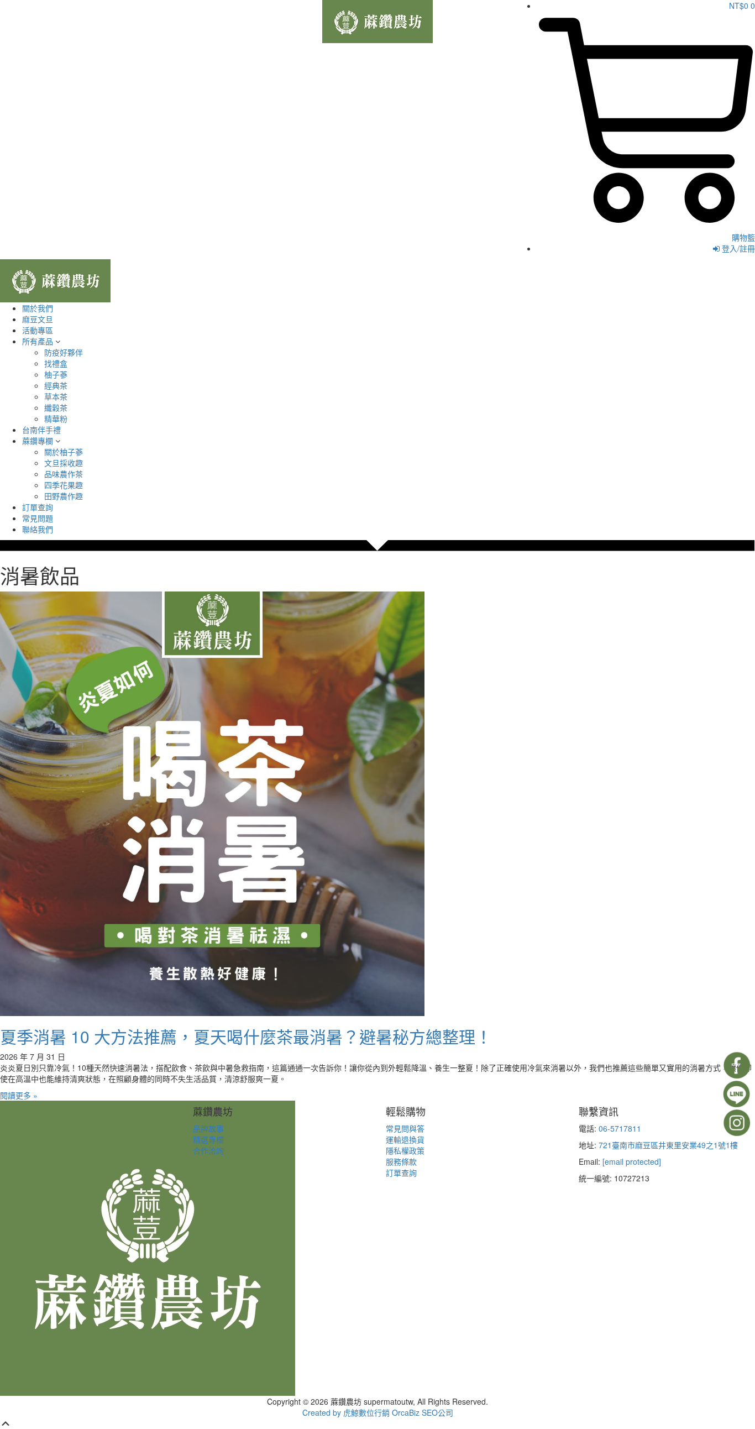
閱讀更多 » (19, 1095)
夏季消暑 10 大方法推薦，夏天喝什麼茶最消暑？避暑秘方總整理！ (246, 1036)
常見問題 (37, 518)
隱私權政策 (405, 1150)
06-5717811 (620, 1128)
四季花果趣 (63, 484)
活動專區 (37, 330)
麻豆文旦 (37, 318)
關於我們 (37, 307)
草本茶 (55, 396)
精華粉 (55, 418)
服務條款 (401, 1161)
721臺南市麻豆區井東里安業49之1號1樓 (668, 1144)
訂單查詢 (37, 506)
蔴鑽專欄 (37, 440)
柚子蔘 (55, 374)
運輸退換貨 (405, 1139)
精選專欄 (208, 1139)
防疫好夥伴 (63, 352)
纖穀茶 (55, 407)
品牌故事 (208, 1128)
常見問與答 (405, 1128)
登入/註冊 (737, 248)
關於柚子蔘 (63, 451)
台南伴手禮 (41, 429)
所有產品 (37, 341)
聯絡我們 (37, 529)
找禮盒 (55, 363)
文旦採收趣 (63, 462)
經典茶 (55, 385)
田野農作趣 (63, 495)
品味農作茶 (63, 473)
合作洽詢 (208, 1150)
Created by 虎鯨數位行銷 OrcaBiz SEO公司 (377, 1412)
